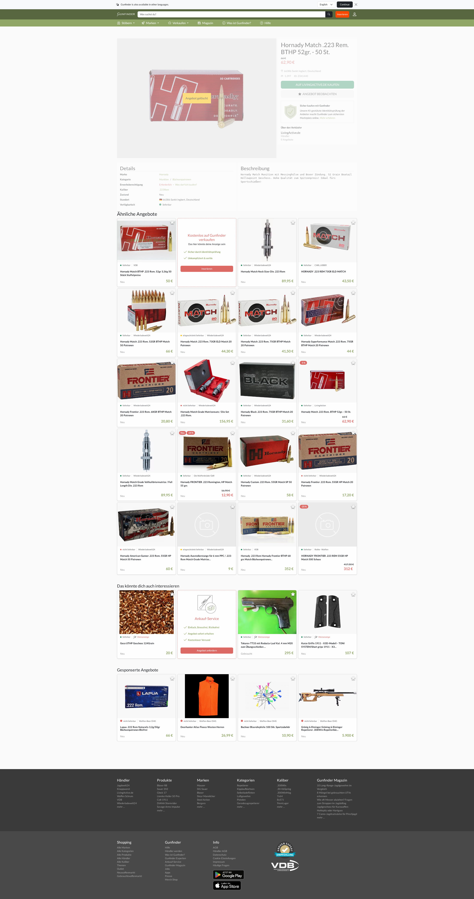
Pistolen (241, 799)
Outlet (120, 868)
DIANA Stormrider (167, 803)
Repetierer (242, 785)
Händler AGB (220, 851)
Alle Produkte (124, 854)
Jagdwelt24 (123, 785)
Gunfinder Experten (175, 858)
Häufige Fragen (221, 865)
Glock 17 (162, 792)
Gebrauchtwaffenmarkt (129, 876)
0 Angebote (287, 139)
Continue (345, 4)
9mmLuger (283, 803)
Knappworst (123, 788)
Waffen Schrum (125, 796)
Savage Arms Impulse (168, 806)
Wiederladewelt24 (127, 803)
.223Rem (164, 189)
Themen (121, 865)
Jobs (167, 868)
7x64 (280, 796)
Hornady (163, 174)
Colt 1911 (162, 799)
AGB (215, 847)
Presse (168, 876)
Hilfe (268, 23)
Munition (164, 179)
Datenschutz (219, 854)
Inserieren (342, 14)
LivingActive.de (290, 132)
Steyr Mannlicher (206, 796)
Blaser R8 (162, 785)
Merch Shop (171, 879)
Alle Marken (123, 847)
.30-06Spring (284, 788)
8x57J (280, 799)
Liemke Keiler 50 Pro (168, 796)
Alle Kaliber (123, 861)
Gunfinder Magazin (175, 865)
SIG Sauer (202, 788)
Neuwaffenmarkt (126, 872)
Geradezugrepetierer (248, 803)
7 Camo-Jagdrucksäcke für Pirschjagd (337, 813)
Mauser (201, 785)
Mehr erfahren (327, 117)
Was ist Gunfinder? (239, 23)
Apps (167, 872)
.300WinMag (284, 792)
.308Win (281, 785)
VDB (119, 799)
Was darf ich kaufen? (186, 184)
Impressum (219, 861)
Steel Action (203, 799)
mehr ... (121, 806)
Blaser (200, 792)
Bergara (201, 803)
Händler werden (173, 851)
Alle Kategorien (125, 851)
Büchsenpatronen (182, 179)
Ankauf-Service (173, 861)
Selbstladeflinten (246, 792)
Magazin (207, 23)
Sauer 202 (162, 788)
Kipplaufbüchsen (245, 788)
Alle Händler (123, 858)
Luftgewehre (244, 796)
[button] (353, 14)
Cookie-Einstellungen (224, 858)
